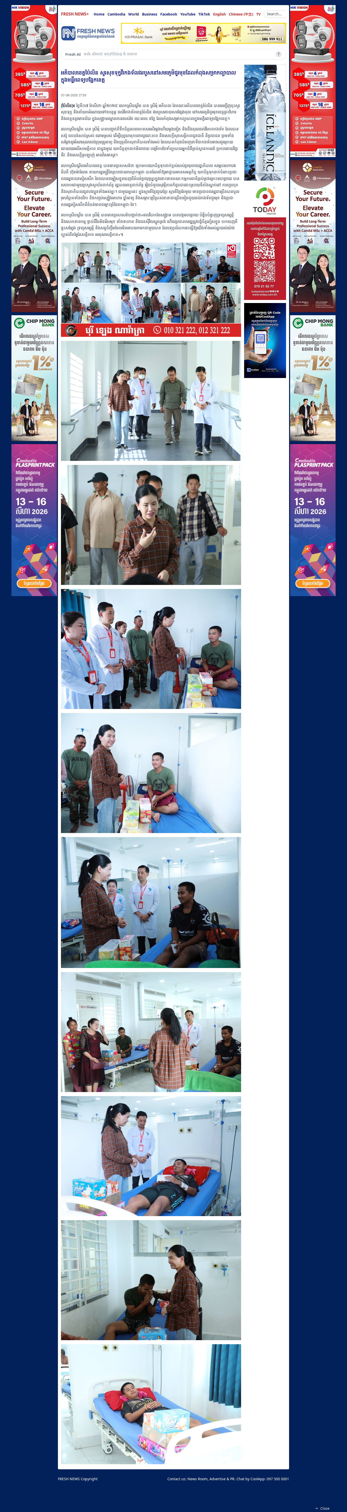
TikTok (204, 14)
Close (324, 1508)
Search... (274, 13)
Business (149, 14)
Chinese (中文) (241, 14)
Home (99, 14)
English (219, 14)
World (133, 14)
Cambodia (116, 14)
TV (258, 14)
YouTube (187, 14)
